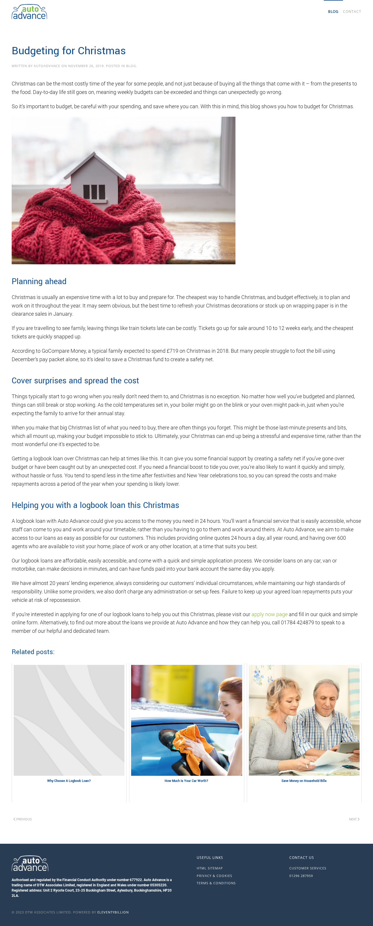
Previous (24, 819)
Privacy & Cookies (214, 875)
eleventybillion (113, 912)
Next (353, 819)
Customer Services (307, 868)
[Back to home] (58, 11)
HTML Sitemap (210, 868)
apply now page (269, 614)
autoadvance (47, 66)
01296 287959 (301, 875)
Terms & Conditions (216, 883)
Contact (352, 11)
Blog (333, 11)
